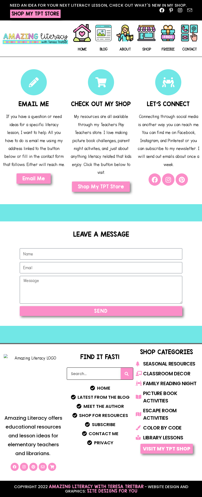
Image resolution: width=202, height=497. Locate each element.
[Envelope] (43, 467)
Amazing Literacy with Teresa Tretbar (96, 486)
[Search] (127, 374)
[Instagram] (168, 179)
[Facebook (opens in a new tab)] (162, 10)
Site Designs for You (112, 491)
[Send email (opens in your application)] (188, 10)
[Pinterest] (182, 179)
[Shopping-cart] (52, 467)
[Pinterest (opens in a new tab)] (171, 10)
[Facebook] (155, 179)
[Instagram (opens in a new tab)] (180, 10)
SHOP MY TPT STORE (35, 14)
